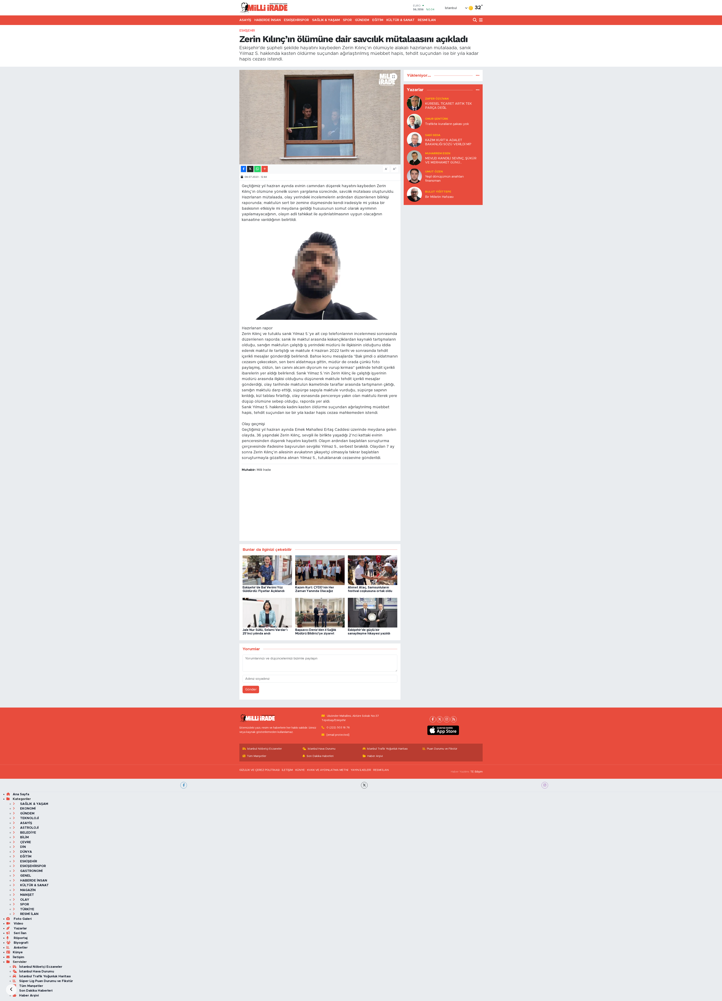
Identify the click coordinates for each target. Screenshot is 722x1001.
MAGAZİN (27, 890)
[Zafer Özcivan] (414, 103)
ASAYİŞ (245, 20)
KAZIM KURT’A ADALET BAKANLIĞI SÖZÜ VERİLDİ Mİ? (448, 142)
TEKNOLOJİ (29, 818)
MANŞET (26, 894)
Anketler (20, 947)
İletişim (18, 957)
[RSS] (453, 719)
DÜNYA (25, 851)
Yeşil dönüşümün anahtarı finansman (444, 178)
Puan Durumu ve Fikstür (442, 748)
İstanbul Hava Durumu (321, 748)
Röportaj (20, 938)
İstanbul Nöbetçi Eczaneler (264, 748)
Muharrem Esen (437, 153)
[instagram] (545, 785)
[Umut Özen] (414, 176)
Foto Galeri (22, 918)
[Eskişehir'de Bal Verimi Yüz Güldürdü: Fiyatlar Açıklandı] (267, 570)
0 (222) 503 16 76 (338, 727)
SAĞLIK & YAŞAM (326, 20)
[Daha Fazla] (265, 169)
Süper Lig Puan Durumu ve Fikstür (46, 981)
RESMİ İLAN (427, 20)
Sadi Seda (432, 135)
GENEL (25, 875)
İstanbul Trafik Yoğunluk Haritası (387, 748)
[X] (440, 719)
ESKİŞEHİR (247, 30)
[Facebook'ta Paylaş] (243, 169)
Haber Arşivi (375, 756)
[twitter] (364, 785)
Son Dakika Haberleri (320, 756)
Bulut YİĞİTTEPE (438, 191)
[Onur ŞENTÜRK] (414, 121)
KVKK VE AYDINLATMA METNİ (327, 770)
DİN (22, 846)
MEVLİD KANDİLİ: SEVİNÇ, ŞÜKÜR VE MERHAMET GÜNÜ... (450, 160)
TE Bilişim (476, 771)
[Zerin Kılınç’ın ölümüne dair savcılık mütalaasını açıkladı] (319, 117)
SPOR (347, 20)
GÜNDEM (362, 20)
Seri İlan (19, 933)
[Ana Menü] (480, 20)
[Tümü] (477, 75)
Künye (18, 952)
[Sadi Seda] (414, 139)
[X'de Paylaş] (250, 169)
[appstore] (443, 730)
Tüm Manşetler (256, 756)
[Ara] (475, 20)
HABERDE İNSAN (267, 20)
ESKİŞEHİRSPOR (296, 20)
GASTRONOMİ (31, 870)
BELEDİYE (27, 832)
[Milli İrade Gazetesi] (263, 7)
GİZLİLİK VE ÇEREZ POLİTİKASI (259, 770)
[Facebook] (433, 719)
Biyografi (20, 942)
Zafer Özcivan (437, 98)
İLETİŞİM (287, 770)
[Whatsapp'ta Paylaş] (257, 169)
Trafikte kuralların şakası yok (447, 124)
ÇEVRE (25, 842)
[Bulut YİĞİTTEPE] (414, 194)
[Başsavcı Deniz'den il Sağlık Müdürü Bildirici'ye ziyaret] (320, 612)
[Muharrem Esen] (414, 157)
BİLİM (24, 837)
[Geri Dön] (11, 989)
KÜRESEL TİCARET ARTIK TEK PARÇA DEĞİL (448, 105)
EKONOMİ (27, 808)
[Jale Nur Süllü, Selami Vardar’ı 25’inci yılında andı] (267, 612)
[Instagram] (447, 719)
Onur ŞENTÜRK (436, 118)
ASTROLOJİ (29, 827)
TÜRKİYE (26, 909)
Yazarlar (20, 928)
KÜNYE (300, 770)
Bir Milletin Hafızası (439, 196)
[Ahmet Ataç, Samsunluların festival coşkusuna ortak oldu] (372, 570)
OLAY (24, 899)
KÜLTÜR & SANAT (400, 20)
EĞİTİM (377, 20)
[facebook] (183, 785)
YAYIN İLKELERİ (361, 770)
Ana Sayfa (21, 794)
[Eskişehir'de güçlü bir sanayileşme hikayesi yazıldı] (372, 612)
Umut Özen (434, 171)
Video (18, 923)
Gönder (251, 689)
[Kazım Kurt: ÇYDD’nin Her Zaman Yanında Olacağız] (320, 570)
